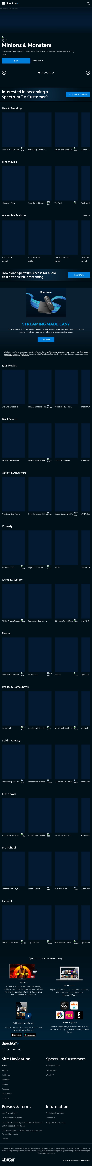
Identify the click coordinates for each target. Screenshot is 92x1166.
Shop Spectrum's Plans (78, 94)
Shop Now (46, 339)
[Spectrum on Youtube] (19, 1049)
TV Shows (6, 1075)
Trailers (5, 1084)
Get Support (51, 1070)
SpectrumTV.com (69, 995)
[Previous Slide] (4, 72)
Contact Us (50, 1118)
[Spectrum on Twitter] (14, 1049)
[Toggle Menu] (3, 3)
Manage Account (53, 1065)
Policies (5, 1138)
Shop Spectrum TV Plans (56, 1122)
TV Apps (5, 1089)
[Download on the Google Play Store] (30, 1035)
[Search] (88, 3)
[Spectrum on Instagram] (3, 1049)
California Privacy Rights (12, 1118)
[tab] (39, 72)
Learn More (79, 275)
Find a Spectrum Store (55, 1113)
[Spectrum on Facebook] (8, 1049)
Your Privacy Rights (9, 1113)
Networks (6, 1079)
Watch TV (50, 1075)
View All (86, 216)
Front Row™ (7, 1094)
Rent (16, 61)
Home (4, 1065)
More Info (37, 60)
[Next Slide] (88, 72)
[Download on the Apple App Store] (16, 1035)
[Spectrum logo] (12, 3)
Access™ (5, 1098)
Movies (5, 1070)
